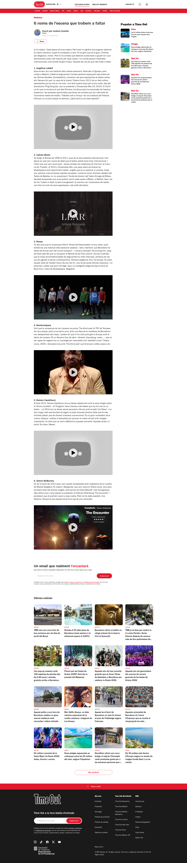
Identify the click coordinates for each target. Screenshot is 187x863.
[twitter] (53, 842)
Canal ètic (98, 827)
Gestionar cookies (101, 833)
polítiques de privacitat (92, 582)
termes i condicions (75, 582)
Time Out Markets (99, 5)
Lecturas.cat (139, 801)
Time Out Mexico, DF (122, 835)
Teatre (69, 11)
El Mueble (139, 812)
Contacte (98, 801)
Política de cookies (101, 822)
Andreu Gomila (61, 31)
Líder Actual (139, 833)
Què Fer (45, 11)
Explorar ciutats (82, 5)
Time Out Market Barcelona (121, 813)
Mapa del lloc (99, 847)
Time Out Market (115, 11)
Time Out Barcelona (122, 801)
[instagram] (35, 842)
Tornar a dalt (95, 787)
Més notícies (93, 773)
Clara (137, 827)
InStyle (137, 817)
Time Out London (121, 820)
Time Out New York (122, 825)
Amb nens (97, 11)
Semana (138, 807)
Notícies (37, 11)
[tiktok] (41, 842)
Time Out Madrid (121, 807)
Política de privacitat (102, 817)
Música (75, 11)
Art (63, 11)
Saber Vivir (139, 838)
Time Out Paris (120, 830)
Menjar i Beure (54, 11)
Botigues (88, 11)
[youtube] (59, 842)
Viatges (105, 11)
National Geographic (142, 822)
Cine (82, 11)
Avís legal (98, 812)
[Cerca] (140, 4)
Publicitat (98, 807)
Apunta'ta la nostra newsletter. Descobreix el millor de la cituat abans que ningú (63, 570)
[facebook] (47, 842)
